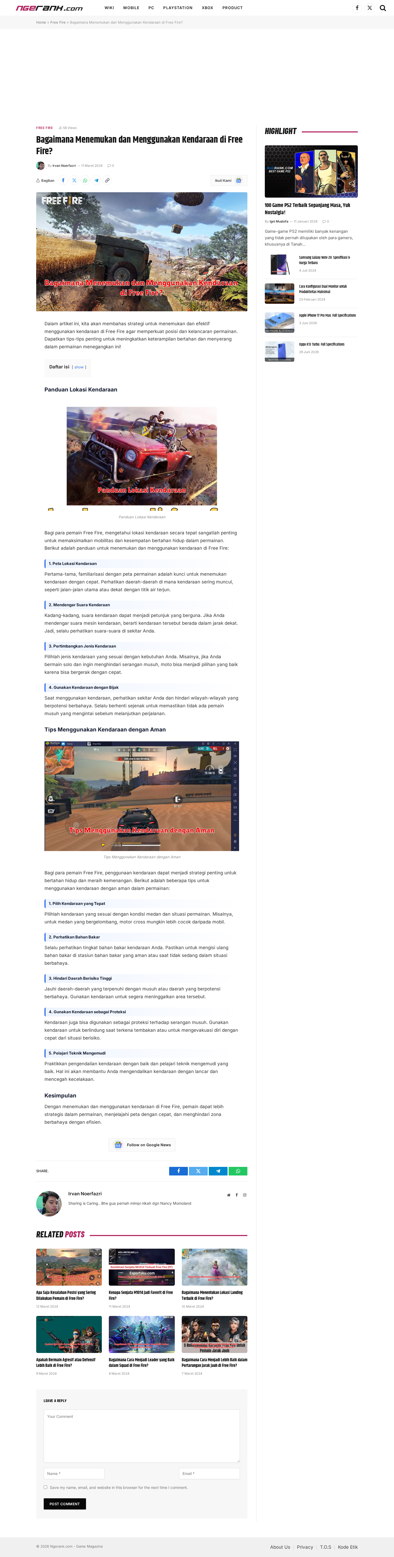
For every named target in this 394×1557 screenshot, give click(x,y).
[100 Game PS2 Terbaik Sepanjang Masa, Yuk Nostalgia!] (311, 171)
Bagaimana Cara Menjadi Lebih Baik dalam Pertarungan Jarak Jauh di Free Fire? (214, 1363)
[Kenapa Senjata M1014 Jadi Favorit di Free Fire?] (141, 1267)
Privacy (305, 1547)
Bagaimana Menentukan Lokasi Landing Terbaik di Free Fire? (212, 1296)
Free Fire (58, 22)
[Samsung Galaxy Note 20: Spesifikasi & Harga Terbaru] (279, 264)
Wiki (109, 7)
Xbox (207, 7)
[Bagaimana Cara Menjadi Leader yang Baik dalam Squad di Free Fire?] (141, 1334)
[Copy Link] (107, 180)
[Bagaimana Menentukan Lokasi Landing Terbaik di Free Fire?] (214, 1267)
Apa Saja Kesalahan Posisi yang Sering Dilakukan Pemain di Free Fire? (66, 1296)
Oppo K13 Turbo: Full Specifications (321, 344)
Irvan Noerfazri (64, 166)
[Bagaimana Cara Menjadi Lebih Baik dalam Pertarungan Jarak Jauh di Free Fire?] (214, 1334)
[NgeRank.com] (49, 8)
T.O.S (325, 1547)
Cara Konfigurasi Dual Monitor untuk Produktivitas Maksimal (323, 289)
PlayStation (177, 7)
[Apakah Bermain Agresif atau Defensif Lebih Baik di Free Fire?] (69, 1334)
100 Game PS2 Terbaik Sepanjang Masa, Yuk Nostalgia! (307, 209)
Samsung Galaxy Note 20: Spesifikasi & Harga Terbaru (324, 260)
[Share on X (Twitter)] (74, 180)
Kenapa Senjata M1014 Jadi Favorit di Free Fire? (141, 1296)
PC (151, 7)
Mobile (131, 7)
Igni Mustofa (279, 221)
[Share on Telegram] (96, 180)
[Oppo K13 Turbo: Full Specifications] (279, 351)
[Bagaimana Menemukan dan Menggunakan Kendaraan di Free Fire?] (141, 251)
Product (232, 7)
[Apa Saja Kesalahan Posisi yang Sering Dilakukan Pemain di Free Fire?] (69, 1267)
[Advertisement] (197, 76)
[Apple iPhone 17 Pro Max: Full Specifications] (279, 322)
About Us (280, 1547)
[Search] (382, 8)
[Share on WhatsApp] (85, 180)
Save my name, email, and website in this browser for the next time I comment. (119, 1487)
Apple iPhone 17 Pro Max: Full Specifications (327, 315)
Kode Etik (348, 1547)
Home (41, 22)
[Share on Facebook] (63, 180)
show (79, 367)
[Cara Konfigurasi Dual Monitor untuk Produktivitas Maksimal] (279, 293)
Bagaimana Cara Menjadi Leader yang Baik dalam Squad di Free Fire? (141, 1363)
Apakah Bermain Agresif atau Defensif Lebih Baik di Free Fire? (65, 1363)
